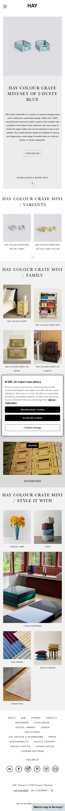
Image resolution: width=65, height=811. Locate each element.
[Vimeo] (46, 769)
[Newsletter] (55, 769)
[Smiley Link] (52, 790)
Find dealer (32, 153)
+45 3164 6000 (20, 790)
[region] (32, 405)
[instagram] (28, 769)
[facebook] (19, 769)
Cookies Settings (32, 427)
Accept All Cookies (32, 417)
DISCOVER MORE (32, 480)
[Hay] (32, 5)
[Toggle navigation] (5, 6)
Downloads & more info (32, 177)
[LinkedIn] (9, 769)
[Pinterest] (37, 769)
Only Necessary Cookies (32, 409)
